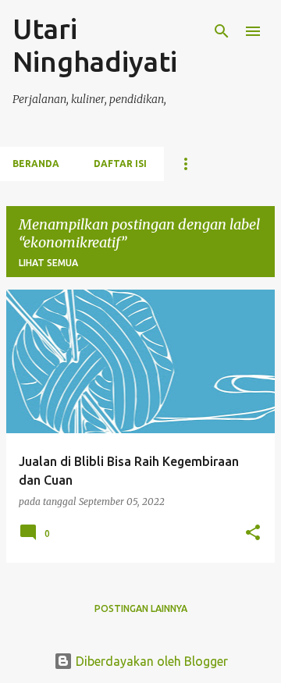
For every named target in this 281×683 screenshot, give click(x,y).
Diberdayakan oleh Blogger (150, 661)
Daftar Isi (120, 163)
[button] (253, 533)
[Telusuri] (221, 31)
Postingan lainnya (140, 608)
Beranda (35, 163)
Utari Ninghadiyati (94, 44)
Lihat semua (48, 263)
